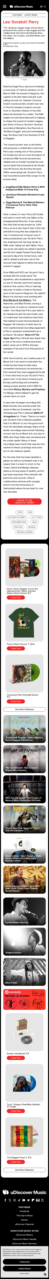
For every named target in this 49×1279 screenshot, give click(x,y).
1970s (19, 512)
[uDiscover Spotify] (28, 1200)
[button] (24, 574)
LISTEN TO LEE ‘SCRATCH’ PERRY (24, 501)
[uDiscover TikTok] (19, 1200)
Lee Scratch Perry (17, 517)
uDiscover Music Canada (24, 1239)
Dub (30, 512)
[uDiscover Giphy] (42, 1200)
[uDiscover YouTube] (24, 1200)
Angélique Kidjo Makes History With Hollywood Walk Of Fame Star (25, 188)
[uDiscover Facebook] (5, 1200)
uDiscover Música (24, 1235)
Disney (24, 1220)
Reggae (32, 527)
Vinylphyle (24, 1211)
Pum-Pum (18, 527)
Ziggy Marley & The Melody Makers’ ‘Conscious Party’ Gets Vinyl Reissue (25, 205)
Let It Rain (36, 517)
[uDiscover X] (10, 1200)
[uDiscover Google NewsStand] (38, 1200)
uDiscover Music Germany (24, 1243)
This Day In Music (24, 1215)
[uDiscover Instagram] (14, 1200)
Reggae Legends (24, 532)
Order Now (16, 598)
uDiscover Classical (24, 1224)
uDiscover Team (12, 46)
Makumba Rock (19, 522)
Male (34, 522)
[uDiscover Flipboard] (33, 1200)
